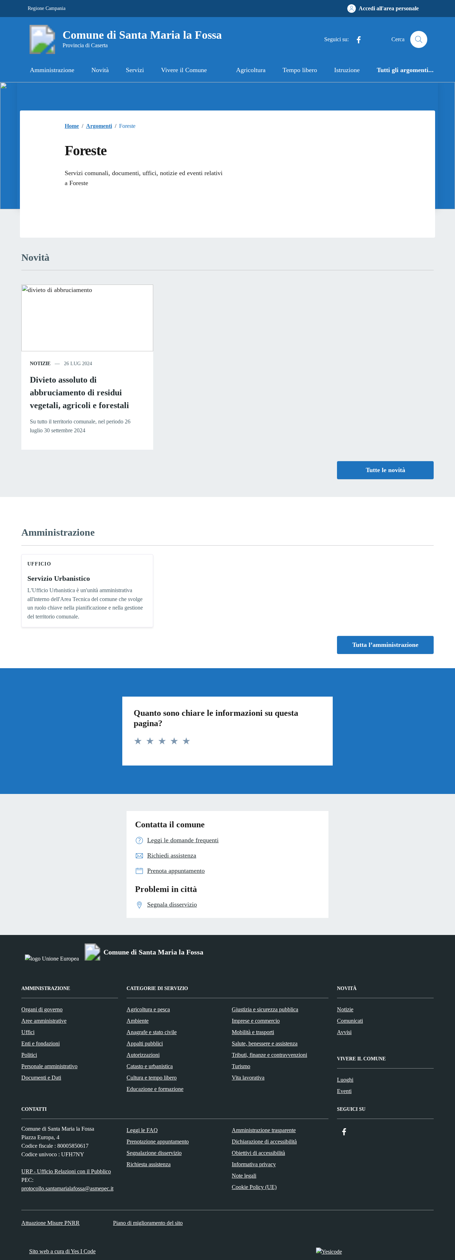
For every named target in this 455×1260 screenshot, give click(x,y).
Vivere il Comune (184, 70)
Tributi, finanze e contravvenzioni (269, 1055)
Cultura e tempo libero (152, 1078)
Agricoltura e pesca (148, 1009)
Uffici (27, 1032)
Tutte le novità (385, 470)
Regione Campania (46, 8)
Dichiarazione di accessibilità (264, 1142)
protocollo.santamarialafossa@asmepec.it (67, 1188)
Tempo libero (300, 70)
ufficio (39, 564)
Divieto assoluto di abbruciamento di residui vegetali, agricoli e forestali (79, 392)
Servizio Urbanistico (58, 578)
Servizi (135, 70)
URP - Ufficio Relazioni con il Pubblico (66, 1171)
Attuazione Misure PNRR (50, 1223)
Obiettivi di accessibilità (258, 1153)
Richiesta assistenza (149, 1164)
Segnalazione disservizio (154, 1153)
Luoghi (345, 1080)
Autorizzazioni (143, 1055)
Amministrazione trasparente (264, 1130)
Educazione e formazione (155, 1089)
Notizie (345, 1009)
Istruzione (347, 70)
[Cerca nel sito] (418, 39)
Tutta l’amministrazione (385, 644)
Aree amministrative (43, 1021)
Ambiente (138, 1021)
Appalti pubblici (145, 1043)
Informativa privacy (254, 1164)
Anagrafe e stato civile (152, 1032)
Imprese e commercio (256, 1021)
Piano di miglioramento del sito (148, 1223)
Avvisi (344, 1032)
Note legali (244, 1176)
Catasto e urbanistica (150, 1066)
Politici (29, 1055)
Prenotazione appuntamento (158, 1142)
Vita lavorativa (248, 1078)
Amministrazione (52, 70)
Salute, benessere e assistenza (265, 1043)
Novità (100, 70)
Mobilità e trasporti (253, 1032)
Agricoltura (251, 70)
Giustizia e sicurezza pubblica (265, 1009)
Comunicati (350, 1021)
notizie (40, 363)
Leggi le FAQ (142, 1130)
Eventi (344, 1091)
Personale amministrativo (49, 1066)
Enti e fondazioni (40, 1043)
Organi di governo (42, 1009)
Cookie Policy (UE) (254, 1187)
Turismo (241, 1066)
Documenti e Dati (41, 1078)
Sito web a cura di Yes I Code (62, 1251)
